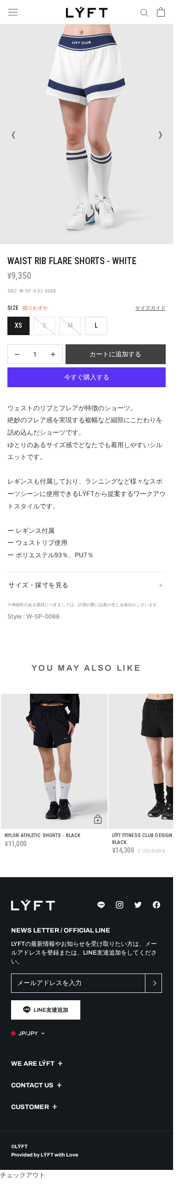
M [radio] (70, 325)
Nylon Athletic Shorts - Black (42, 835)
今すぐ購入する (86, 377)
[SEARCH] (144, 12)
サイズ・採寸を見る (38, 585)
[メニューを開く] (13, 12)
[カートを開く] (161, 12)
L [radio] (96, 325)
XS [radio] (18, 325)
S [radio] (44, 325)
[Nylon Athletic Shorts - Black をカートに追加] (98, 819)
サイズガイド (150, 308)
